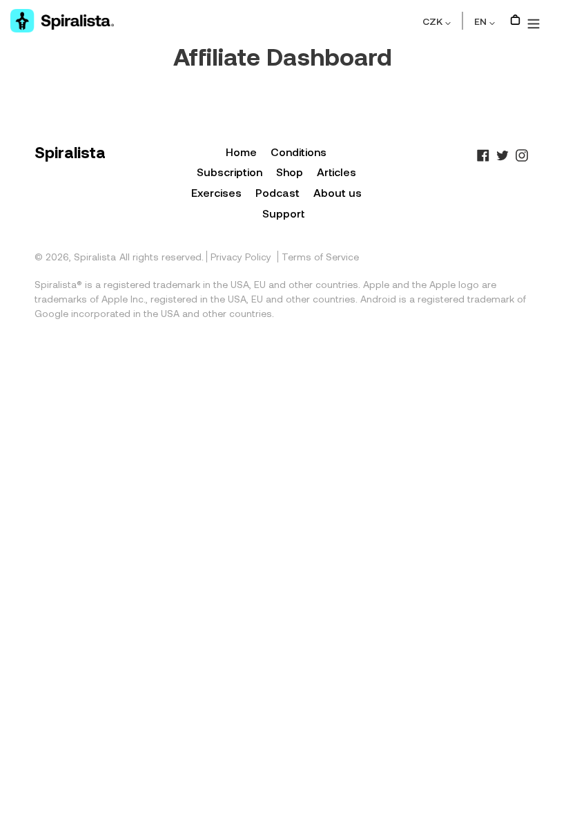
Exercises (216, 192)
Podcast (277, 192)
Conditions (298, 151)
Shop (289, 171)
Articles (336, 171)
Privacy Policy (241, 256)
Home (241, 151)
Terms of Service (320, 256)
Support (283, 213)
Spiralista (95, 256)
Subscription (229, 171)
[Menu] (534, 20)
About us (337, 192)
